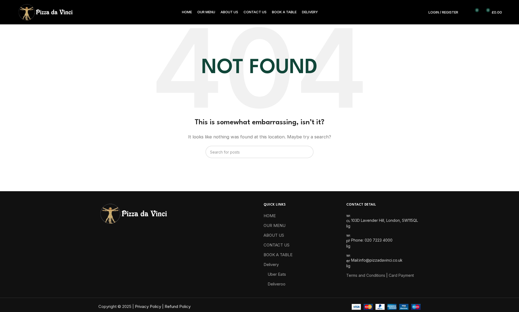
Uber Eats (277, 274)
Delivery (271, 264)
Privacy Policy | (150, 306)
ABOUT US (274, 235)
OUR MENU (274, 225)
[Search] (465, 12)
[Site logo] (45, 11)
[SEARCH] (307, 152)
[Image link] (133, 213)
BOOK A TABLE (278, 254)
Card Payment (401, 275)
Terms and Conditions (365, 275)
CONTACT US (277, 245)
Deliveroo (276, 284)
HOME (270, 215)
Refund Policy (178, 306)
